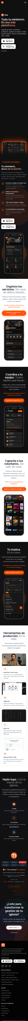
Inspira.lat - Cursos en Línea (7, 975)
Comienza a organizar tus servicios (13, 313)
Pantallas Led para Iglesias (7, 984)
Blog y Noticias (4, 1013)
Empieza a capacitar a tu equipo (13, 489)
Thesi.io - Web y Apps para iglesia (9, 977)
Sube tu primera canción (13, 572)
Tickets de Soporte (5, 995)
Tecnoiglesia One (5, 1010)
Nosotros (3, 1006)
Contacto (3, 1000)
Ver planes (4, 50)
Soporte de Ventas (5, 997)
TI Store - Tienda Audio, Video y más (9, 972)
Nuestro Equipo (4, 1008)
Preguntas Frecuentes (6, 993)
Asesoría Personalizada (6, 982)
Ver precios (14, 932)
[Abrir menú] (25, 2)
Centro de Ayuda (5, 990)
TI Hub (2, 1015)
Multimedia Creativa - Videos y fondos (10, 979)
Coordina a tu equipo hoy (13, 400)
